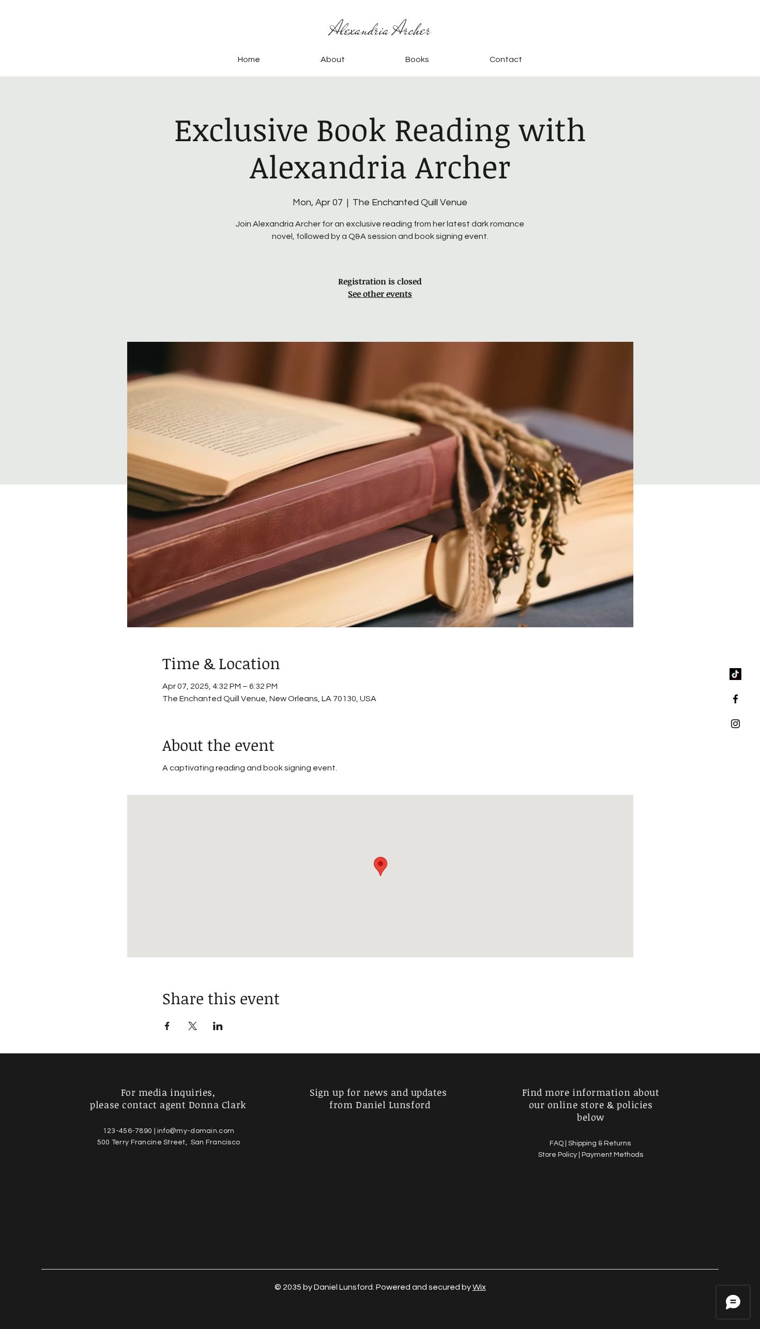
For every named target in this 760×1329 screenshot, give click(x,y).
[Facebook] (735, 699)
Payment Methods (612, 1154)
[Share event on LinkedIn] (218, 1026)
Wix (479, 1287)
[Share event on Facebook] (167, 1026)
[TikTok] (735, 674)
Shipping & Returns (600, 1143)
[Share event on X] (192, 1026)
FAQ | (559, 1143)
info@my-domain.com (195, 1131)
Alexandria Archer (380, 29)
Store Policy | (560, 1154)
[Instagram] (735, 724)
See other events (380, 293)
